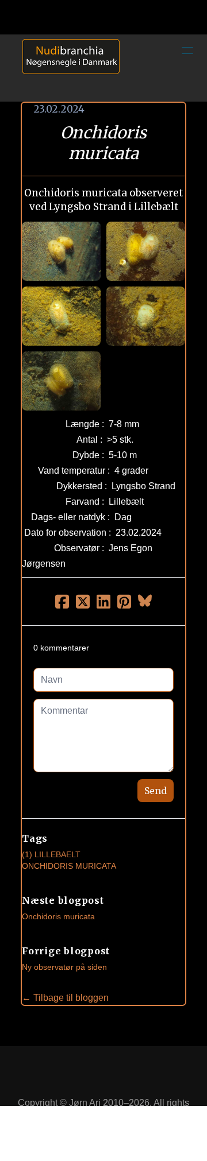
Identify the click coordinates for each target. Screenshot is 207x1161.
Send (155, 790)
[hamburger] (187, 50)
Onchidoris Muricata (69, 865)
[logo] (67, 67)
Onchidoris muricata (58, 916)
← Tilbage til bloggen (65, 998)
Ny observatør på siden (64, 967)
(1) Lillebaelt (51, 854)
